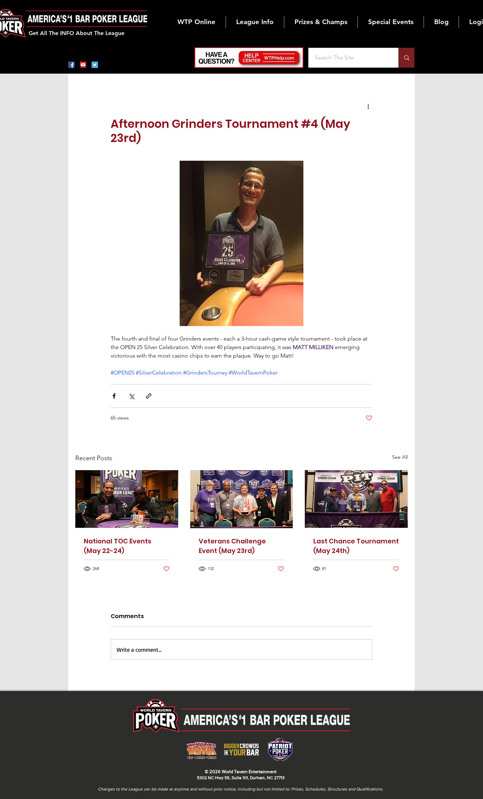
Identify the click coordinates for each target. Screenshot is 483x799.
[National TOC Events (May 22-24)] (126, 499)
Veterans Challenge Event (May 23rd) (232, 546)
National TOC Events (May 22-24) (117, 546)
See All (400, 457)
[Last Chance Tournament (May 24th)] (356, 499)
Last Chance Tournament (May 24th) (356, 546)
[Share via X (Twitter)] (131, 396)
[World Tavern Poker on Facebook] (71, 65)
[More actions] (368, 106)
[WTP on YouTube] (83, 65)
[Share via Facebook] (114, 396)
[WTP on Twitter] (95, 65)
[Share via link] (148, 396)
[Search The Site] (406, 58)
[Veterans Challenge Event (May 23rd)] (241, 499)
